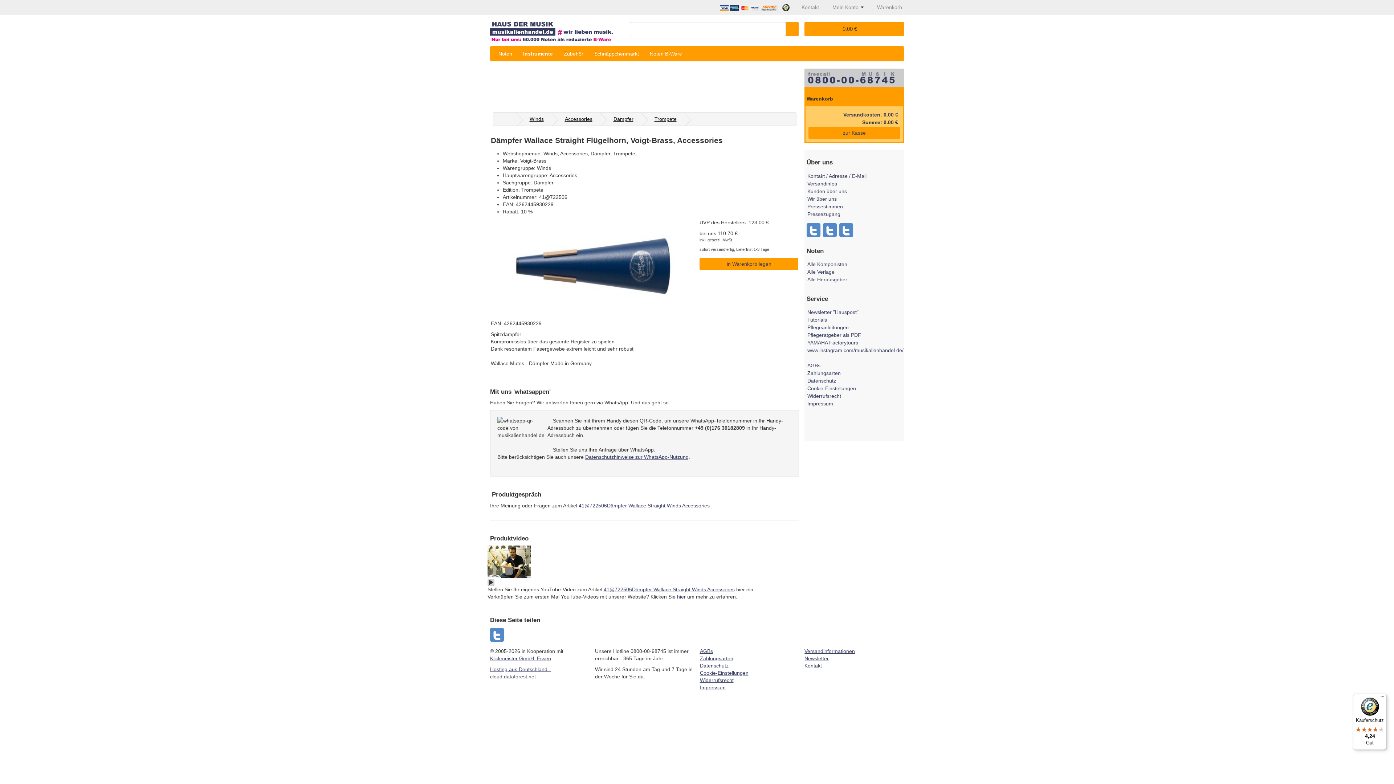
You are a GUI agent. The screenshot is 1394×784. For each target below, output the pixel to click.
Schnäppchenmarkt (616, 54)
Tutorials (817, 320)
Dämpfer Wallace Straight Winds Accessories (645, 506)
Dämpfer (623, 119)
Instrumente (538, 54)
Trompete (666, 119)
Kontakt (813, 666)
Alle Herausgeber (827, 279)
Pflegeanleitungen (828, 327)
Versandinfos (822, 184)
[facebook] (497, 635)
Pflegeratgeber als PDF (834, 335)
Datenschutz (821, 381)
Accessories (578, 119)
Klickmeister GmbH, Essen (520, 658)
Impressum (820, 404)
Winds (537, 119)
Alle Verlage (821, 272)
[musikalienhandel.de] (557, 29)
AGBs (813, 365)
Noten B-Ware (666, 54)
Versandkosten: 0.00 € (870, 115)
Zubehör (573, 54)
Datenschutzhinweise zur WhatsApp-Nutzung (637, 457)
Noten (505, 54)
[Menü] (1382, 698)
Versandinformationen (829, 651)
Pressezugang (823, 214)
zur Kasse (854, 133)
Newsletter (816, 658)
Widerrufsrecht (824, 396)
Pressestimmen (825, 206)
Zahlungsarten (824, 373)
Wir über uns (822, 199)
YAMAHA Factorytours (832, 343)
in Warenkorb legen (749, 264)
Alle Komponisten (827, 264)
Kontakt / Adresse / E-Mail (837, 176)
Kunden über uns (827, 191)
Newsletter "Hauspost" (833, 312)
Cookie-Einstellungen (831, 388)
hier (681, 597)
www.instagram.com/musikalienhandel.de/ (855, 350)
